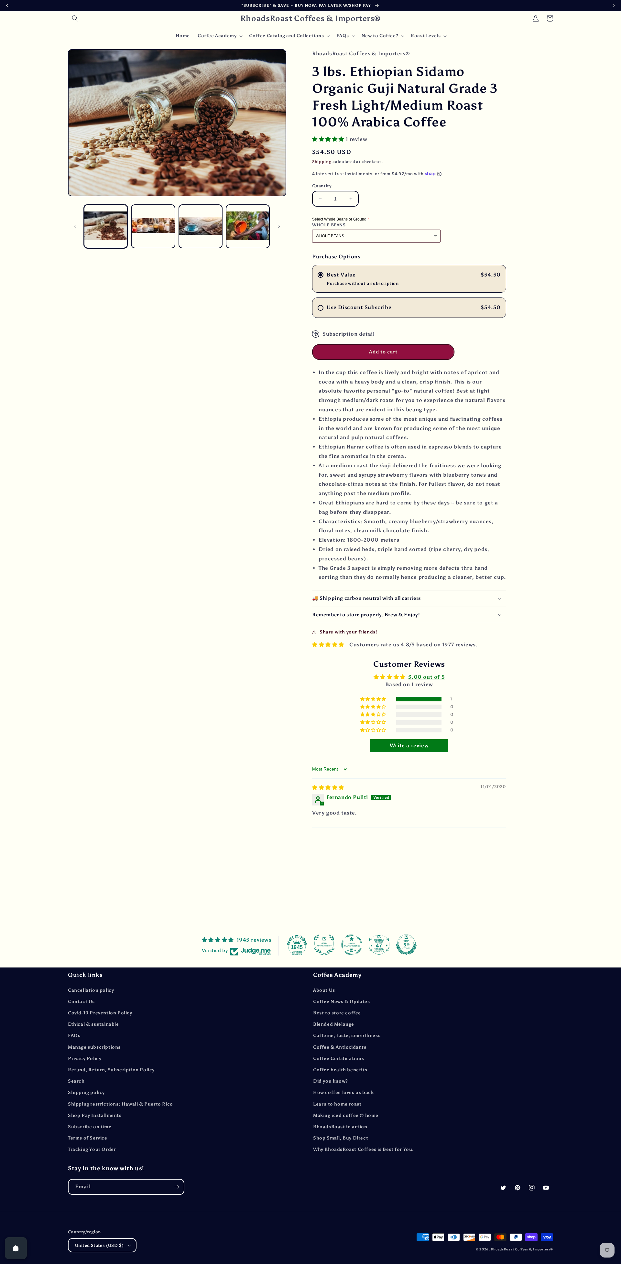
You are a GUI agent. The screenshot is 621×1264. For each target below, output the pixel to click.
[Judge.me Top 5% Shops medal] (406, 944)
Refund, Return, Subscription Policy (111, 1070)
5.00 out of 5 (426, 677)
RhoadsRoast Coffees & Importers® (522, 1249)
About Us (324, 990)
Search (76, 1081)
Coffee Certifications (338, 1058)
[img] (328, 787)
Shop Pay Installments (95, 1115)
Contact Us (81, 1001)
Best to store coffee (337, 1013)
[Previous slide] (7, 5)
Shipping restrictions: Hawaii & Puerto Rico (120, 1104)
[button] (75, 18)
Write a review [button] (409, 745)
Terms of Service (87, 1138)
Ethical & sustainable (93, 1024)
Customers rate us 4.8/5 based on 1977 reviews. (413, 645)
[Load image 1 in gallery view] (106, 226)
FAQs (74, 1035)
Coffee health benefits (340, 1070)
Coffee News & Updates (341, 1001)
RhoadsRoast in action (340, 1126)
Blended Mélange (333, 1024)
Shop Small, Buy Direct (340, 1138)
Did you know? (330, 1081)
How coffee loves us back (343, 1092)
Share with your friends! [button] (348, 632)
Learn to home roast (337, 1104)
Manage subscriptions (94, 1047)
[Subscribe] (176, 1187)
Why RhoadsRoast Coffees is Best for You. (363, 1149)
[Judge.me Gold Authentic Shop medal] (324, 944)
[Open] (16, 1248)
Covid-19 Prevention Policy (100, 1013)
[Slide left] (75, 226)
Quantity (322, 185)
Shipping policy (86, 1092)
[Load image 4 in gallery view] (248, 226)
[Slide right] (279, 226)
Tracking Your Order (92, 1149)
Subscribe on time (89, 1126)
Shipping (322, 161)
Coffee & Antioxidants (339, 1047)
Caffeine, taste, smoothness (346, 1035)
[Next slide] (614, 5)
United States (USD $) (99, 1245)
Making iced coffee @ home (345, 1115)
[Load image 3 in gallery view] (201, 226)
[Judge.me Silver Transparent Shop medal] (351, 944)
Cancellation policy (91, 990)
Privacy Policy (84, 1058)
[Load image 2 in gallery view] (153, 226)
